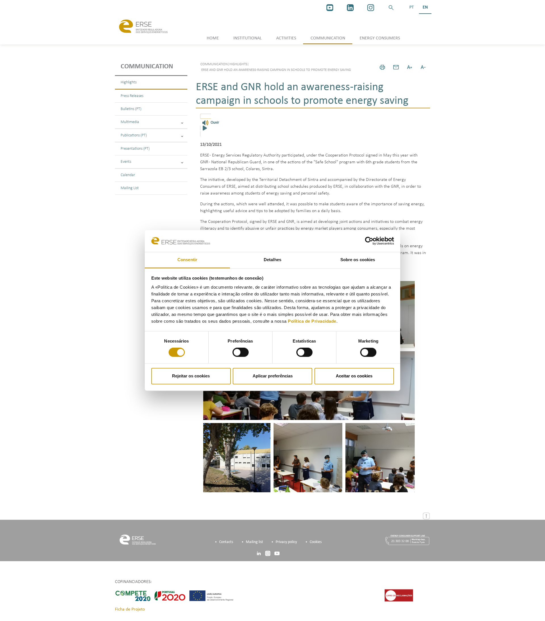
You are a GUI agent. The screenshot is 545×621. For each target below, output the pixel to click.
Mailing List (130, 188)
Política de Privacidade (312, 321)
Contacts (226, 542)
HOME (213, 38)
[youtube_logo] (330, 7)
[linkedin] (350, 7)
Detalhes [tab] (272, 259)
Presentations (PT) (135, 149)
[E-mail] (396, 67)
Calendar (128, 175)
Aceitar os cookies (354, 375)
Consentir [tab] (187, 259)
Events (126, 162)
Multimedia (130, 122)
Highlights (129, 82)
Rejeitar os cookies (191, 375)
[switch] (240, 352)
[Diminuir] (423, 67)
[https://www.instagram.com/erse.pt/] (370, 7)
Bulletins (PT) (131, 109)
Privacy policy (286, 542)
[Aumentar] (409, 67)
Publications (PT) (134, 135)
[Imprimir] (382, 67)
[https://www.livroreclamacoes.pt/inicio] (399, 595)
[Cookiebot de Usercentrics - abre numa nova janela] (369, 241)
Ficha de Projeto (130, 609)
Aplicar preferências (273, 375)
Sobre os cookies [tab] (357, 259)
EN (425, 7)
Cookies (316, 542)
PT (411, 7)
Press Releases (132, 96)
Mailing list (254, 542)
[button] (391, 7)
